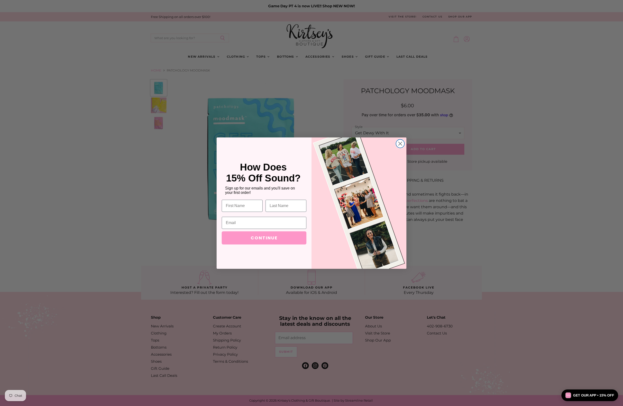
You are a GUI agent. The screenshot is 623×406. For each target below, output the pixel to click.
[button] (589, 395)
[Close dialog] (400, 143)
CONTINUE (264, 238)
